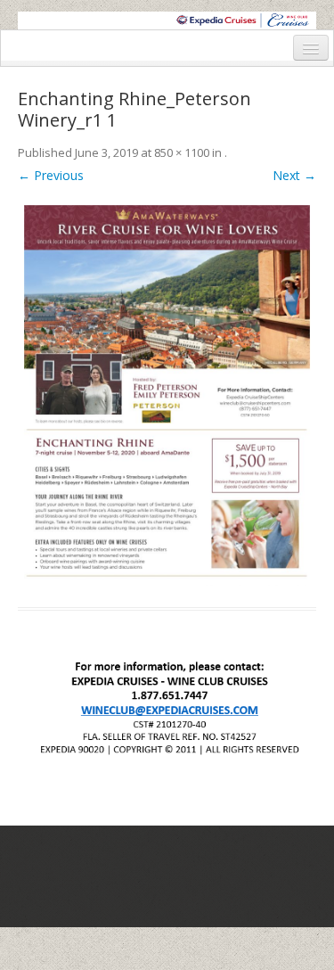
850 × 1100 (181, 152)
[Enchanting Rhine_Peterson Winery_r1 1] (167, 392)
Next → (294, 175)
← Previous (51, 175)
